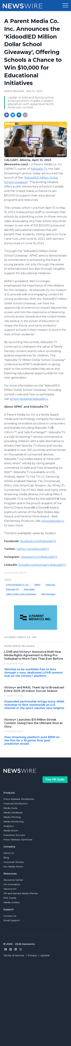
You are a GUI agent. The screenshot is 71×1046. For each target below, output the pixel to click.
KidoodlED (29, 590)
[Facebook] (5, 949)
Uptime (45, 955)
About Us (8, 853)
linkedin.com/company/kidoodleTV (42, 565)
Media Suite (10, 808)
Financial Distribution (15, 803)
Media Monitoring (13, 821)
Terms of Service (13, 955)
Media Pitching (12, 817)
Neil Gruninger (48, 594)
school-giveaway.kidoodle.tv (29, 399)
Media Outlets (11, 902)
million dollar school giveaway (21, 594)
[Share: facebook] (7, 115)
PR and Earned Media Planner (20, 893)
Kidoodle (50, 585)
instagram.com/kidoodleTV (39, 557)
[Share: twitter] (13, 115)
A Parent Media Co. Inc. (17, 585)
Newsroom (9, 888)
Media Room (10, 830)
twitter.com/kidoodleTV (33, 549)
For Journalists (11, 884)
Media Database (13, 812)
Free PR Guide (55, 779)
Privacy (32, 955)
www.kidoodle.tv (52, 521)
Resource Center (13, 879)
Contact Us (9, 915)
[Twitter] (10, 949)
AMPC (37, 585)
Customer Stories (13, 862)
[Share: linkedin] (19, 115)
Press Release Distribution (18, 799)
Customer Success (14, 835)
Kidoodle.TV (39, 168)
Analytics (8, 826)
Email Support (11, 920)
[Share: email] (25, 115)
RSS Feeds (9, 897)
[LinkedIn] (15, 949)
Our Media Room (13, 866)
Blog (6, 857)
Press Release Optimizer (17, 839)
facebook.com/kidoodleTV (38, 541)
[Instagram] (20, 949)
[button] (65, 5)
